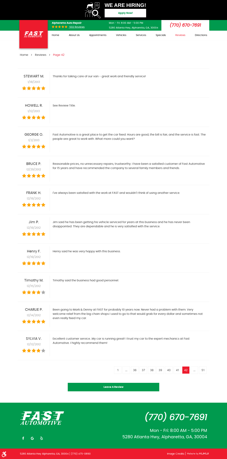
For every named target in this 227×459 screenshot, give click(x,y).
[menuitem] (55, 35)
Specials (161, 35)
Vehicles (121, 35)
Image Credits (176, 454)
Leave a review (113, 387)
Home (55, 35)
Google (32, 438)
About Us (74, 35)
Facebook (23, 438)
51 (202, 370)
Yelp (41, 438)
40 (169, 370)
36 (135, 370)
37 (143, 370)
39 (160, 370)
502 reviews (77, 27)
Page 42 (58, 54)
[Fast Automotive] (42, 418)
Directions (201, 35)
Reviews (180, 35)
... (126, 370)
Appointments (97, 35)
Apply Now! (125, 13)
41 (177, 370)
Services (141, 35)
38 (152, 370)
